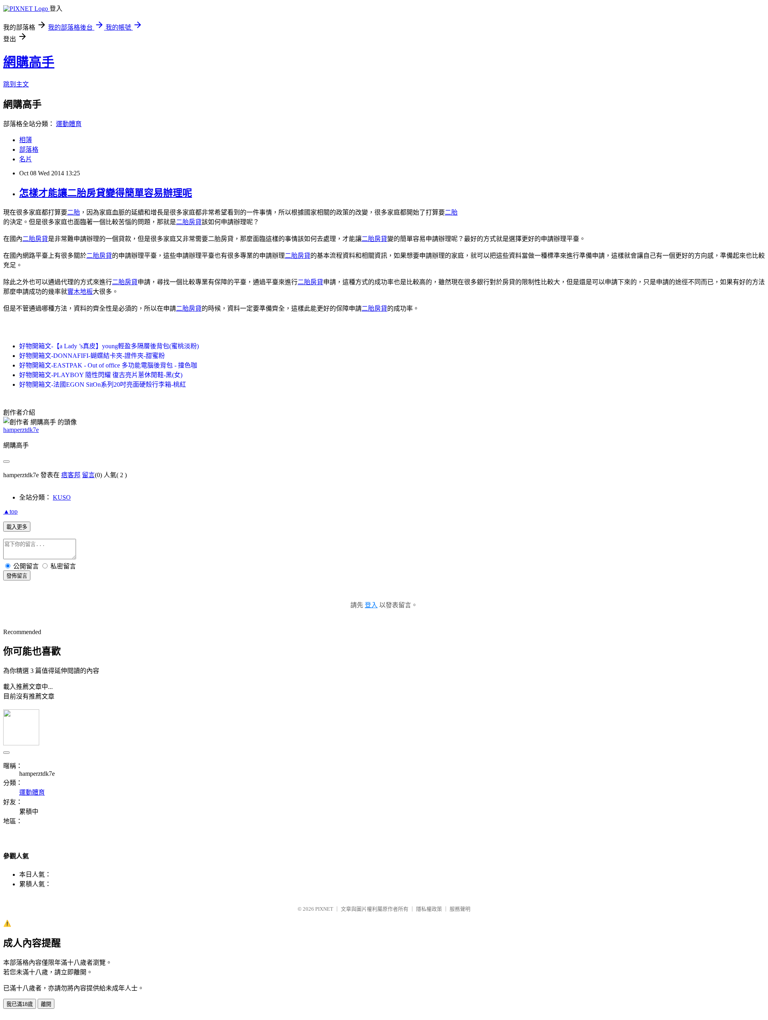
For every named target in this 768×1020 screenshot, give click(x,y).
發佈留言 (16, 576)
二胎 (73, 212)
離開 (46, 1004)
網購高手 (28, 62)
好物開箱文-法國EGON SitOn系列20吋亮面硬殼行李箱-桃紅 (102, 384)
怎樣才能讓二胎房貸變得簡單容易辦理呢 (105, 193)
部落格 (28, 149)
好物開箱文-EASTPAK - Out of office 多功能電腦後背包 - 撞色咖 (108, 365)
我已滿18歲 (19, 1004)
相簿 (25, 140)
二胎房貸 (189, 222)
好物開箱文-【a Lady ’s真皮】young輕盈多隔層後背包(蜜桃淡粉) (109, 346)
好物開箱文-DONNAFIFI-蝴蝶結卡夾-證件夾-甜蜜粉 (92, 355)
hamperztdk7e (21, 429)
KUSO (62, 497)
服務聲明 (460, 909)
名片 (25, 159)
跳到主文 (16, 84)
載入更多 (16, 527)
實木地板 (80, 291)
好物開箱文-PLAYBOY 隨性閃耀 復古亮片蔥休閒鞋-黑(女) (100, 374)
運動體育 (69, 123)
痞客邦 (70, 475)
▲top (10, 511)
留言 (88, 475)
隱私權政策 (429, 909)
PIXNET (324, 909)
